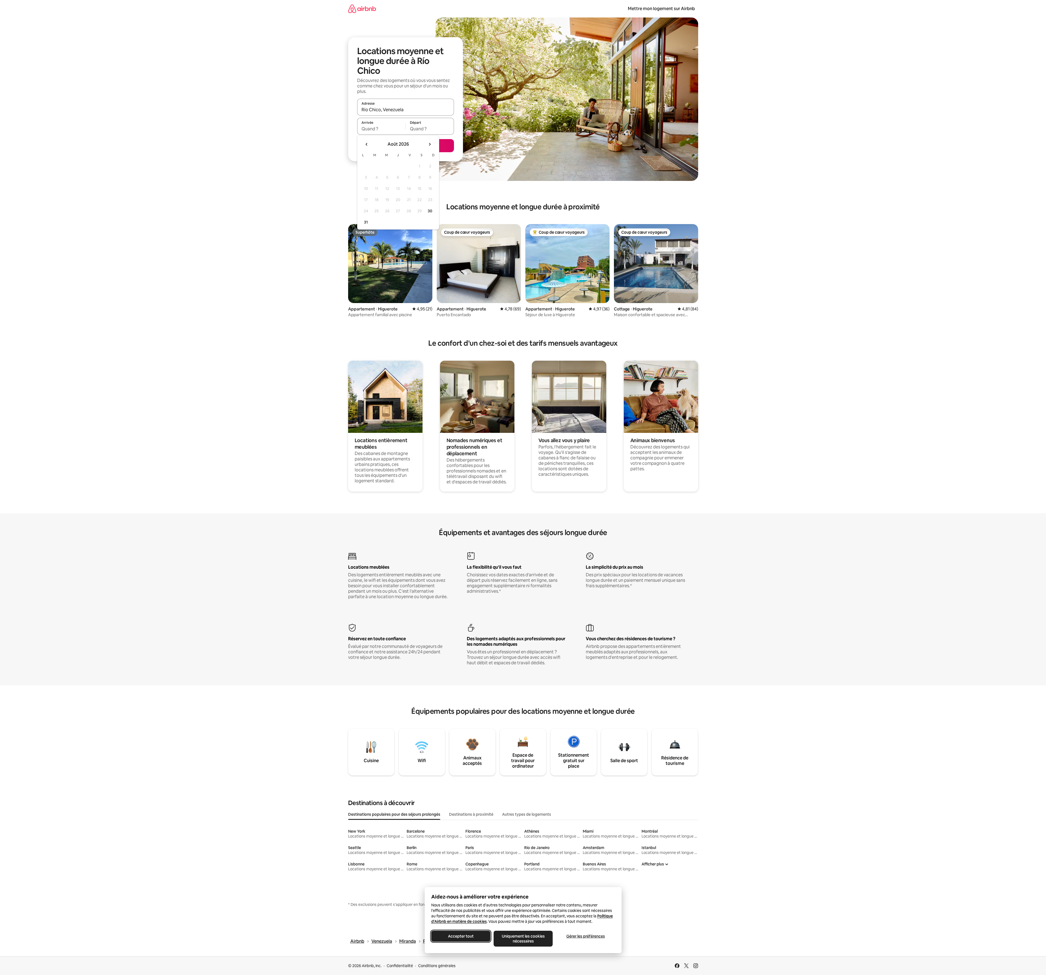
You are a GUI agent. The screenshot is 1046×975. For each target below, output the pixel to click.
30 (430, 210)
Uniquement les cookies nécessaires (523, 939)
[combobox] (406, 109)
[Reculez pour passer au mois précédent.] (366, 144)
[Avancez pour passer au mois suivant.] (429, 144)
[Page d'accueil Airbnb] (362, 8)
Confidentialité (400, 965)
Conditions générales (437, 965)
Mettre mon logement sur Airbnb (661, 8)
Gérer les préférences (585, 936)
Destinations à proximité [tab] (471, 814)
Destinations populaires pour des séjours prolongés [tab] (394, 814)
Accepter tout (461, 936)
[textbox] (381, 128)
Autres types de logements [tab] (526, 814)
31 (366, 222)
